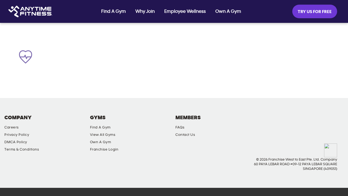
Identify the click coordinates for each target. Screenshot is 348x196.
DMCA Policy (15, 142)
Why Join (145, 11)
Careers (11, 127)
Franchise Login (104, 149)
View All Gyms (103, 135)
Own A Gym (228, 11)
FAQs (179, 127)
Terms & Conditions (21, 149)
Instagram (307, 122)
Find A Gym (113, 11)
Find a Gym (100, 127)
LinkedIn (338, 122)
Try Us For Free (315, 12)
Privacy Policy (16, 135)
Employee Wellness (185, 11)
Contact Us (185, 135)
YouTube (323, 122)
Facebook (292, 122)
